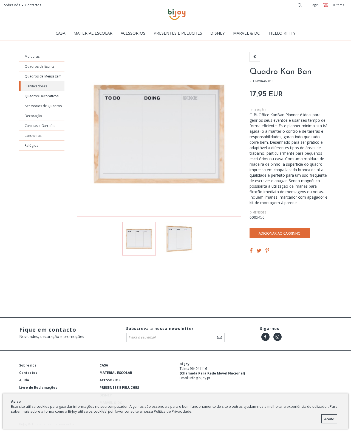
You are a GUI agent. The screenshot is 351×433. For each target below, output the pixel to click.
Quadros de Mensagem (43, 76)
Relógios (31, 145)
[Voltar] (255, 57)
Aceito (329, 419)
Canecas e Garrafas (40, 125)
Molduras (32, 56)
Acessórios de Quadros (43, 106)
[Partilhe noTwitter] (259, 251)
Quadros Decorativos (41, 96)
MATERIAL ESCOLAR (116, 372)
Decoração (33, 115)
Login (315, 5)
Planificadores (36, 86)
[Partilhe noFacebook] (251, 251)
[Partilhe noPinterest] (267, 251)
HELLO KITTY (282, 33)
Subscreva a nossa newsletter (160, 328)
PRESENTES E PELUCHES (178, 33)
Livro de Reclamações (38, 387)
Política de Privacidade (172, 411)
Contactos (33, 5)
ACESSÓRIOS (110, 380)
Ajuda (24, 380)
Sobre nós (12, 5)
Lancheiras (33, 135)
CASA (104, 365)
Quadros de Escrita (40, 66)
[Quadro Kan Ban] (179, 239)
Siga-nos (269, 328)
